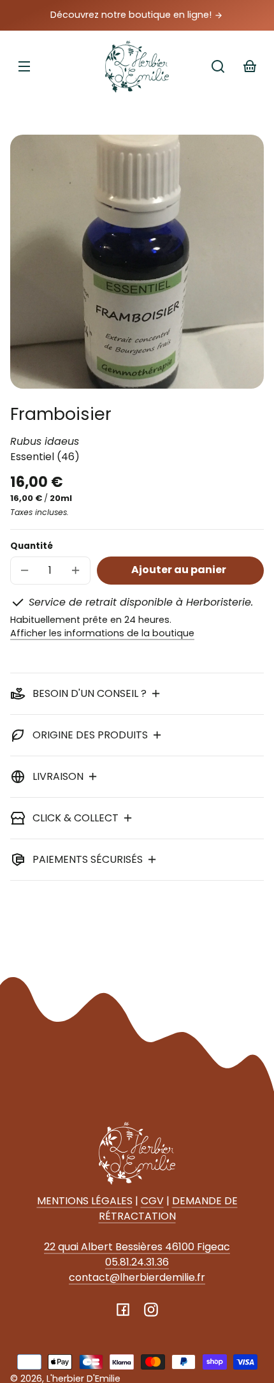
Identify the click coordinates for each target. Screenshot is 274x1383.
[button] (218, 66)
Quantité (31, 546)
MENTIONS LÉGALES (85, 1200)
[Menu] (24, 66)
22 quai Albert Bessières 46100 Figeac (137, 1246)
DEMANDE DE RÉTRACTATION (168, 1208)
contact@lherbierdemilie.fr (137, 1277)
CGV (152, 1200)
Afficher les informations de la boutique (102, 633)
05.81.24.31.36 (137, 1262)
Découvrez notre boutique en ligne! (132, 14)
